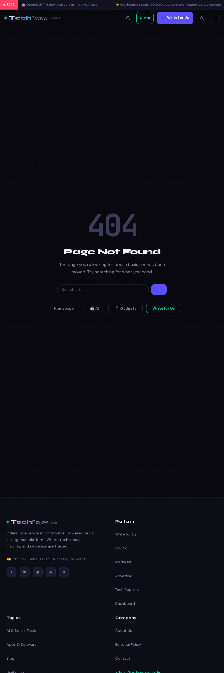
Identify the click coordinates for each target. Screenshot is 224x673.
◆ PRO (145, 18)
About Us (123, 630)
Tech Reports (127, 589)
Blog (10, 658)
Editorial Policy (128, 644)
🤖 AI (94, 308)
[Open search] (128, 18)
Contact (122, 658)
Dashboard (125, 603)
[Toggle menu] (215, 18)
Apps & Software (22, 644)
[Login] (202, 18)
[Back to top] (209, 662)
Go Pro (121, 548)
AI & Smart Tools (21, 630)
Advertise (123, 576)
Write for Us (178, 18)
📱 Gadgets (125, 308)
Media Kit (123, 562)
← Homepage (61, 308)
